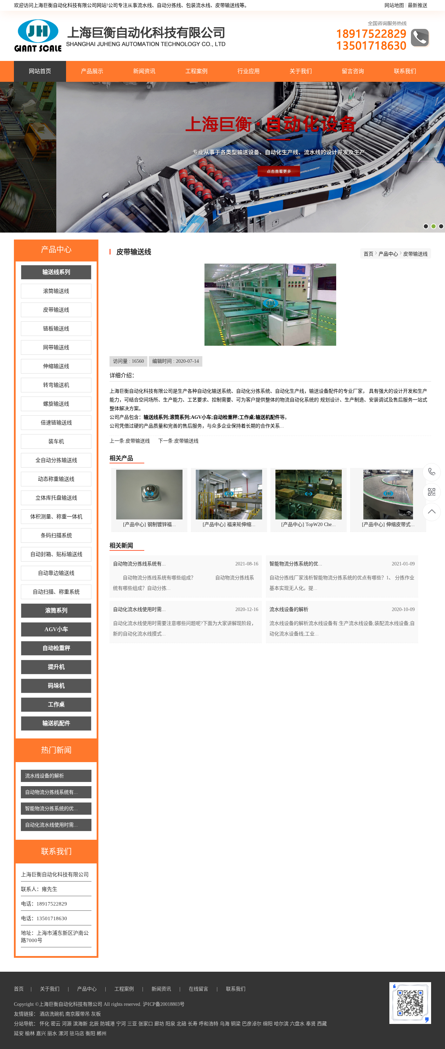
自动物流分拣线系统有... (51, 792)
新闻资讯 (144, 71)
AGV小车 (56, 629)
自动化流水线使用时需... (51, 825)
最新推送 (417, 5)
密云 (56, 1023)
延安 (19, 1033)
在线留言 (199, 989)
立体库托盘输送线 (56, 498)
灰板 (96, 1014)
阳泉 (171, 1023)
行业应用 (248, 71)
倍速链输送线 (56, 422)
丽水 (52, 1033)
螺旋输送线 (56, 404)
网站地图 (394, 5)
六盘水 (298, 1023)
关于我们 (301, 71)
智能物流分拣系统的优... (51, 808)
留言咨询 (353, 71)
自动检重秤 (56, 648)
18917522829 (432, 472)
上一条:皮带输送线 (130, 441)
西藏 (322, 1023)
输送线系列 (56, 272)
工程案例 (196, 71)
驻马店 (78, 1033)
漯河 (64, 1033)
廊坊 (159, 1023)
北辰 (94, 1023)
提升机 (56, 667)
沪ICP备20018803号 (164, 1004)
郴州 (101, 1033)
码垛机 (56, 686)
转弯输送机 (56, 385)
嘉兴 (41, 1033)
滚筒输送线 (56, 291)
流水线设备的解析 (44, 775)
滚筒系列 (56, 610)
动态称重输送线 (56, 479)
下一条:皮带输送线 (178, 441)
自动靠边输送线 (56, 573)
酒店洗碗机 (52, 1014)
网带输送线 (56, 347)
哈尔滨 (282, 1023)
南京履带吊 (78, 1014)
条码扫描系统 (56, 535)
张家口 (146, 1023)
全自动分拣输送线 (56, 460)
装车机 (56, 441)
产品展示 (92, 71)
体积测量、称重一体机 (56, 516)
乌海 (225, 1023)
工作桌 (56, 704)
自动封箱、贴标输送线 (56, 554)
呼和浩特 (209, 1023)
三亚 (132, 1023)
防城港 (108, 1023)
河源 (67, 1023)
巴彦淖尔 (252, 1023)
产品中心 (87, 989)
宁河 (121, 1023)
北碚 (182, 1023)
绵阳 (268, 1023)
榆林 (30, 1033)
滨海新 (81, 1023)
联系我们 (405, 71)
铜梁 (236, 1023)
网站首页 (40, 71)
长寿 (193, 1023)
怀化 (45, 1023)
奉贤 (311, 1023)
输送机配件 (56, 723)
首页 (368, 254)
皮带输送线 (56, 310)
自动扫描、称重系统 (56, 592)
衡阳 (91, 1033)
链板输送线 (56, 328)
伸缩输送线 (56, 366)
